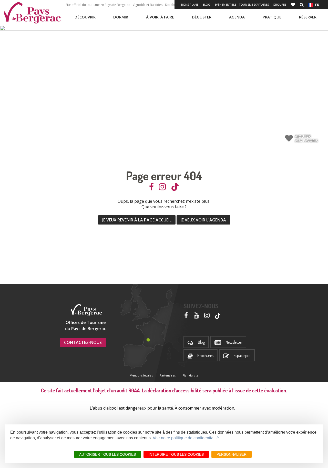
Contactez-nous (83, 342)
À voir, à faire (160, 16)
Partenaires (168, 375)
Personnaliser (232, 454)
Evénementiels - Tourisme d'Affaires (241, 4)
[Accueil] (32, 12)
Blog (206, 4)
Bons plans (189, 4)
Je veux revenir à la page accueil (136, 220)
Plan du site (190, 375)
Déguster (201, 16)
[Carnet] (293, 4)
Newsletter (233, 342)
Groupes (279, 4)
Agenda (237, 16)
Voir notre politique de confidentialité (186, 438)
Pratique (272, 16)
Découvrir (85, 16)
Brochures (205, 355)
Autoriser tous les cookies (107, 454)
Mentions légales (141, 375)
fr (316, 4)
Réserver (307, 16)
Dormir (120, 16)
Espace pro (242, 355)
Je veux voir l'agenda (203, 220)
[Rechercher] (302, 4)
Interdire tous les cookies (176, 454)
